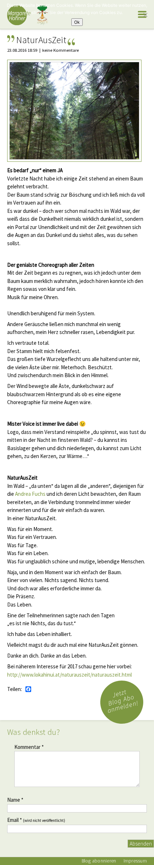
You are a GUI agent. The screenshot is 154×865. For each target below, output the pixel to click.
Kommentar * (29, 746)
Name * (15, 799)
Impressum (135, 861)
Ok (77, 22)
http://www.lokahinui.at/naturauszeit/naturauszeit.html (69, 674)
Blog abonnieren (99, 861)
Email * (36, 819)
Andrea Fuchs (30, 493)
